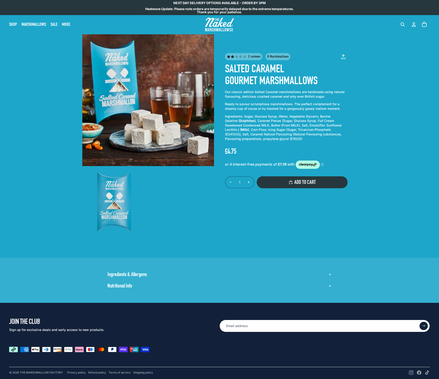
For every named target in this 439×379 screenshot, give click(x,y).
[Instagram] (411, 372)
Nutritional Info (119, 286)
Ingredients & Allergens (127, 274)
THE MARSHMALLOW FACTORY (41, 372)
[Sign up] (424, 326)
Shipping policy (143, 372)
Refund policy (97, 372)
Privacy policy (76, 372)
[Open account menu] (414, 24)
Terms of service (120, 372)
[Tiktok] (427, 372)
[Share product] (343, 56)
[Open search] (402, 24)
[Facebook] (419, 372)
